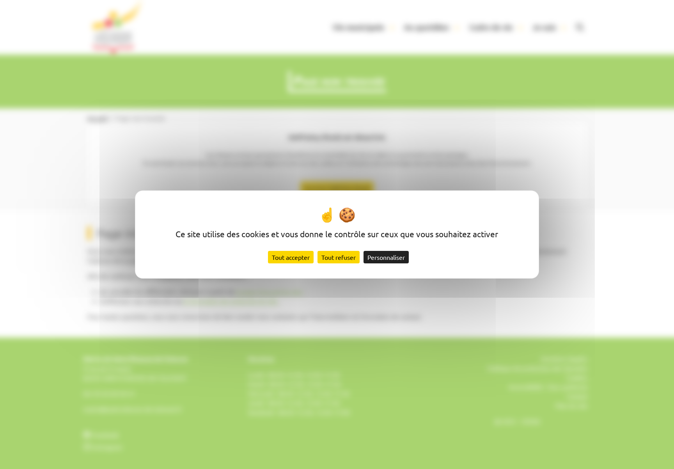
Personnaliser (386, 257)
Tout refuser (338, 257)
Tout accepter (291, 257)
